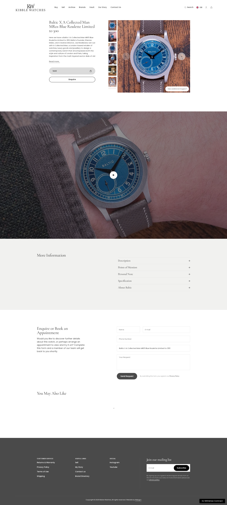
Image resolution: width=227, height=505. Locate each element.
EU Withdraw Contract (212, 501)
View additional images (176, 89)
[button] (188, 7)
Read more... (54, 61)
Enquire (72, 79)
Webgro (138, 500)
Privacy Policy (174, 376)
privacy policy (154, 480)
